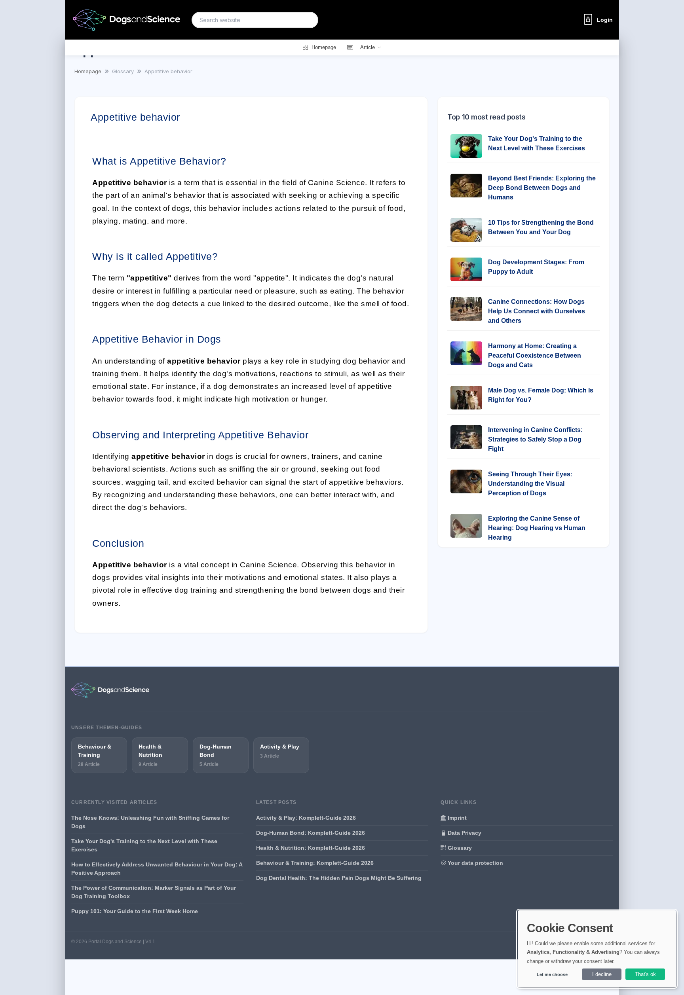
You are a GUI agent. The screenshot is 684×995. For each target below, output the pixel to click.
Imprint (456, 818)
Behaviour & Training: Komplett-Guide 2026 (315, 863)
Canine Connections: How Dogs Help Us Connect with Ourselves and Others (536, 311)
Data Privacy (463, 833)
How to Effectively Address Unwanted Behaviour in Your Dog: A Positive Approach (156, 868)
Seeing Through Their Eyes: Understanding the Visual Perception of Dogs (530, 484)
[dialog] (597, 948)
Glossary (459, 848)
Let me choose (552, 974)
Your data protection (474, 863)
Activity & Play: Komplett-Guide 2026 (306, 818)
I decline (602, 974)
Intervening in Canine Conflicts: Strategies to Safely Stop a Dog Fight (535, 439)
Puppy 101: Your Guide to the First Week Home (134, 911)
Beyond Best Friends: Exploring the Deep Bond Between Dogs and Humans (542, 188)
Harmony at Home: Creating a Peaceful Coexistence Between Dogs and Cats (534, 355)
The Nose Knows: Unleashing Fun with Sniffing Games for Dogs (150, 822)
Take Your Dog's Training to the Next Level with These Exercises (144, 845)
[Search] (307, 20)
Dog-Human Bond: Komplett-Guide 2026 (310, 833)
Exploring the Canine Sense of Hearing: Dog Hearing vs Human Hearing (536, 528)
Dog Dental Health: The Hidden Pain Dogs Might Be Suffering (339, 878)
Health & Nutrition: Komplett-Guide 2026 (310, 848)
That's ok (645, 974)
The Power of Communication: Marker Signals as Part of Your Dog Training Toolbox (153, 892)
